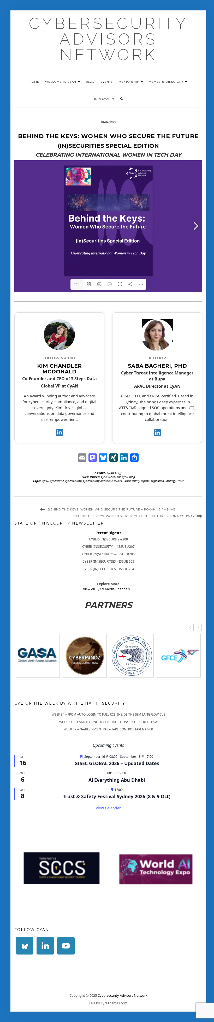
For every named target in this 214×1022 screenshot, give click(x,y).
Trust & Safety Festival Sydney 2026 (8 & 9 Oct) (116, 796)
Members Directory (167, 81)
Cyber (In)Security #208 (108, 539)
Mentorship (129, 81)
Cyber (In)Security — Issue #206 (108, 554)
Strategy (170, 481)
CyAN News (108, 477)
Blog (90, 81)
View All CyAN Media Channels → (108, 589)
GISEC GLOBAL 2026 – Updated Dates (116, 763)
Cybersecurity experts (136, 481)
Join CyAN (103, 99)
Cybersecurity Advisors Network (108, 39)
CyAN (45, 481)
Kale (92, 1003)
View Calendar (108, 807)
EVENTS (106, 81)
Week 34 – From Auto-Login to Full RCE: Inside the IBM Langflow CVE (108, 714)
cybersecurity (73, 481)
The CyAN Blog (126, 477)
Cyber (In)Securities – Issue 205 (108, 561)
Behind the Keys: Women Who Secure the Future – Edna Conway (134, 516)
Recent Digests (108, 533)
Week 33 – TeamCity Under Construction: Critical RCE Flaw (108, 722)
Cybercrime (57, 481)
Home (34, 81)
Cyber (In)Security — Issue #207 (108, 546)
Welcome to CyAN (61, 81)
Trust (180, 481)
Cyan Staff (114, 473)
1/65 (77, 284)
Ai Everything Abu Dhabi (116, 780)
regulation (157, 481)
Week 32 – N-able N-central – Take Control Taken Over (108, 729)
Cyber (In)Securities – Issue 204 (108, 569)
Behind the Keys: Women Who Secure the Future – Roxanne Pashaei (112, 509)
